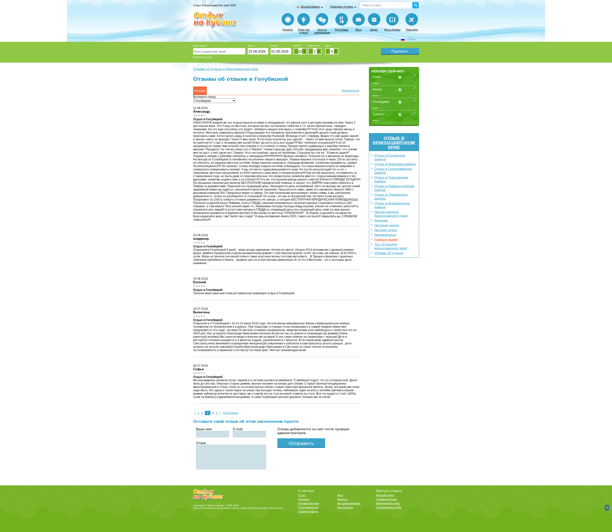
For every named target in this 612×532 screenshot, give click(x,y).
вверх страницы (607, 508)
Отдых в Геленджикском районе (393, 170)
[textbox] (219, 51)
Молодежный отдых (388, 503)
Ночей (297, 45)
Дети (328, 45)
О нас (302, 495)
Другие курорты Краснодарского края (391, 213)
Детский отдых (385, 230)
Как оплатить (345, 507)
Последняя (230, 413)
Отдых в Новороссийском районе (394, 188)
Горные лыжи (386, 239)
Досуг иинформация (322, 31)
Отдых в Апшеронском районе (392, 205)
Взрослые (314, 45)
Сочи (209, 57)
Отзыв (201, 443)
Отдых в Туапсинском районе (391, 179)
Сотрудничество (308, 507)
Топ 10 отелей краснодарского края (390, 246)
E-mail (237, 429)
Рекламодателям (308, 503)
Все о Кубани (392, 29)
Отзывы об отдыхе (388, 253)
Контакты (304, 499)
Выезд (274, 45)
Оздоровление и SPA (388, 507)
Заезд (251, 45)
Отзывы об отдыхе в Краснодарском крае (225, 69)
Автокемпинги (385, 235)
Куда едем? (200, 45)
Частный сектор (386, 225)
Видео (374, 29)
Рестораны (341, 29)
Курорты (288, 29)
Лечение (381, 220)
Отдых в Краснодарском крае (394, 142)
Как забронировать (348, 503)
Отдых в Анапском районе (395, 164)
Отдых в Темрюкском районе (391, 196)
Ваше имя (204, 429)
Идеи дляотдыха (303, 31)
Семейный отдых (386, 499)
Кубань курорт (259, 508)
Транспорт (411, 29)
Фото (358, 29)
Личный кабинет (310, 6)
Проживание (350, 90)
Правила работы (308, 511)
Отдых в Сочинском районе (389, 157)
